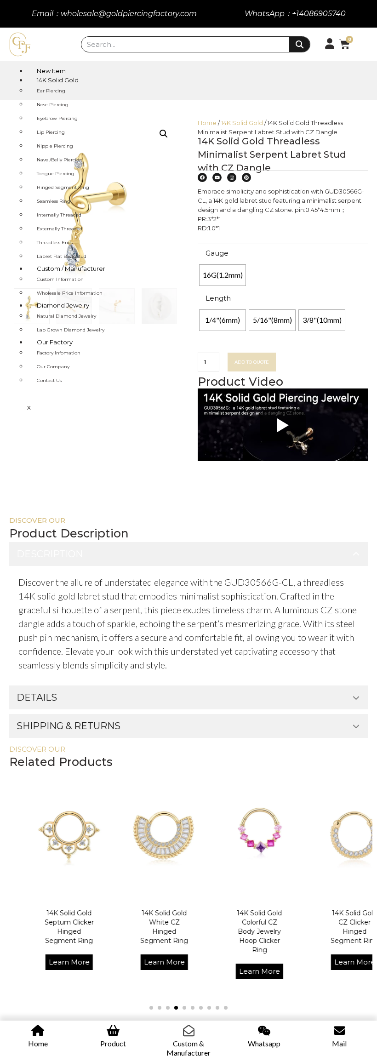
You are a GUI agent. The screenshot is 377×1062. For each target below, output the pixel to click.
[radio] (223, 275)
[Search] (299, 44)
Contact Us (49, 380)
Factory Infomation (58, 353)
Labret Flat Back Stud (61, 256)
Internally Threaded (59, 215)
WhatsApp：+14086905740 (295, 13)
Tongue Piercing (55, 174)
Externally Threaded (59, 229)
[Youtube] (217, 177)
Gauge (217, 253)
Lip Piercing (51, 132)
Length (218, 298)
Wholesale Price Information (70, 293)
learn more (45, 962)
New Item (51, 70)
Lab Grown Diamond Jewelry (70, 330)
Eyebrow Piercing (57, 118)
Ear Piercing (51, 91)
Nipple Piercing (55, 146)
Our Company (53, 367)
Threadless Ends (55, 243)
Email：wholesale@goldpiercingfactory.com (114, 13)
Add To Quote (251, 362)
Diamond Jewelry (63, 305)
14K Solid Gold (58, 80)
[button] (151, 1008)
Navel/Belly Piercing (60, 160)
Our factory (55, 342)
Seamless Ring (53, 201)
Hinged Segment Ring (63, 187)
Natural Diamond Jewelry (66, 316)
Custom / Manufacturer (71, 268)
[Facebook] (202, 177)
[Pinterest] (246, 177)
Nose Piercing (53, 105)
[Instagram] (231, 177)
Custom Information (60, 279)
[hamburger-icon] (357, 69)
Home (207, 122)
